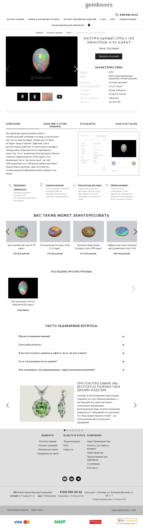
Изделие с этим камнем (55, 125)
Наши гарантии (95, 452)
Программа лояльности (20, 187)
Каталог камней (15, 19)
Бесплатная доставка (90, 185)
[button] (76, 69)
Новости (68, 449)
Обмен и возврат (119, 185)
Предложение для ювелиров (68, 25)
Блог (112, 19)
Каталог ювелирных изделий (80, 19)
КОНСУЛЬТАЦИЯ (126, 123)
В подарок (88, 123)
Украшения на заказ (48, 453)
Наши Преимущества (98, 441)
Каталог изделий (48, 445)
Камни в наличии (55, 185)
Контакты (92, 467)
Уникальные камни (48, 449)
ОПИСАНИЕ (13, 123)
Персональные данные (17, 510)
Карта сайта (37, 510)
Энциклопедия (127, 19)
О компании (93, 463)
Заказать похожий (109, 56)
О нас (103, 19)
